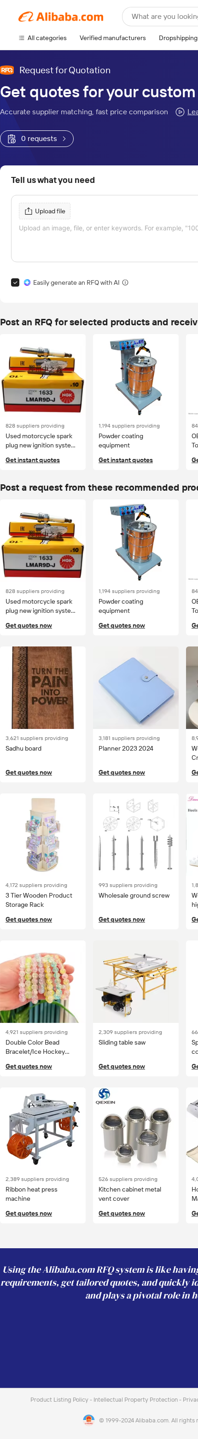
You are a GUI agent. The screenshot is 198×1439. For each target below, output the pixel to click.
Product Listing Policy (60, 1399)
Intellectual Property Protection (136, 1399)
